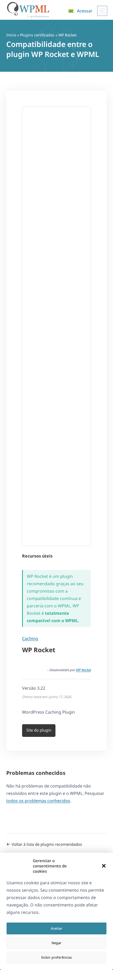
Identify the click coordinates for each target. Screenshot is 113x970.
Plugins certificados (37, 34)
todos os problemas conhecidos (38, 801)
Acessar (85, 11)
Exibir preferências (56, 957)
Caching (30, 638)
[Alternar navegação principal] (102, 11)
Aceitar (56, 928)
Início (11, 34)
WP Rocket (83, 670)
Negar (56, 942)
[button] (103, 865)
